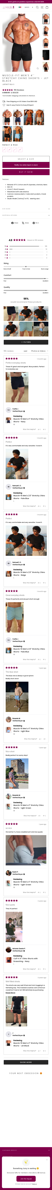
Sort (26, 351)
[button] (13, 90)
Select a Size (10, 145)
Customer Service (9, 1150)
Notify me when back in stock (26, 165)
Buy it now (26, 172)
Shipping (15, 96)
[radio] (7, 117)
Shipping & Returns (9, 215)
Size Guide (6, 209)
